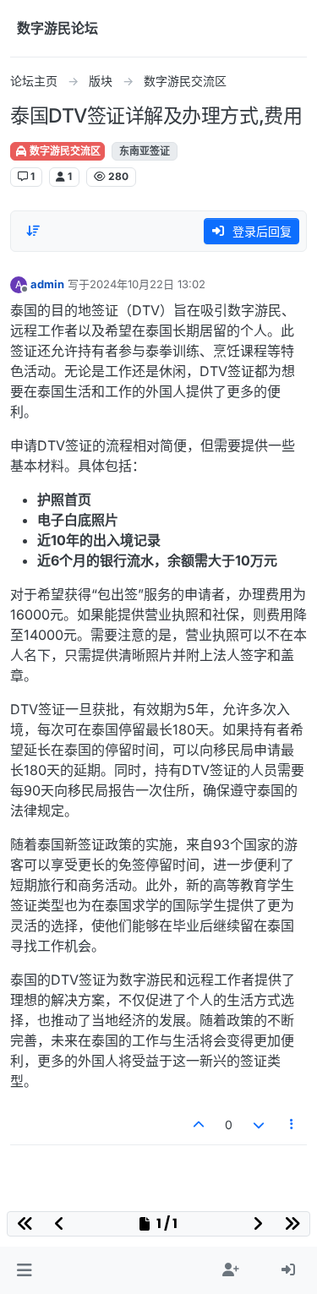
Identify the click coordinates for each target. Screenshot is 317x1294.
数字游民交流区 (64, 151)
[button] (24, 1270)
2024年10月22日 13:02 (147, 284)
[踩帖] (258, 1124)
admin (47, 284)
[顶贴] (199, 1124)
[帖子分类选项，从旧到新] (33, 231)
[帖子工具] (292, 1124)
